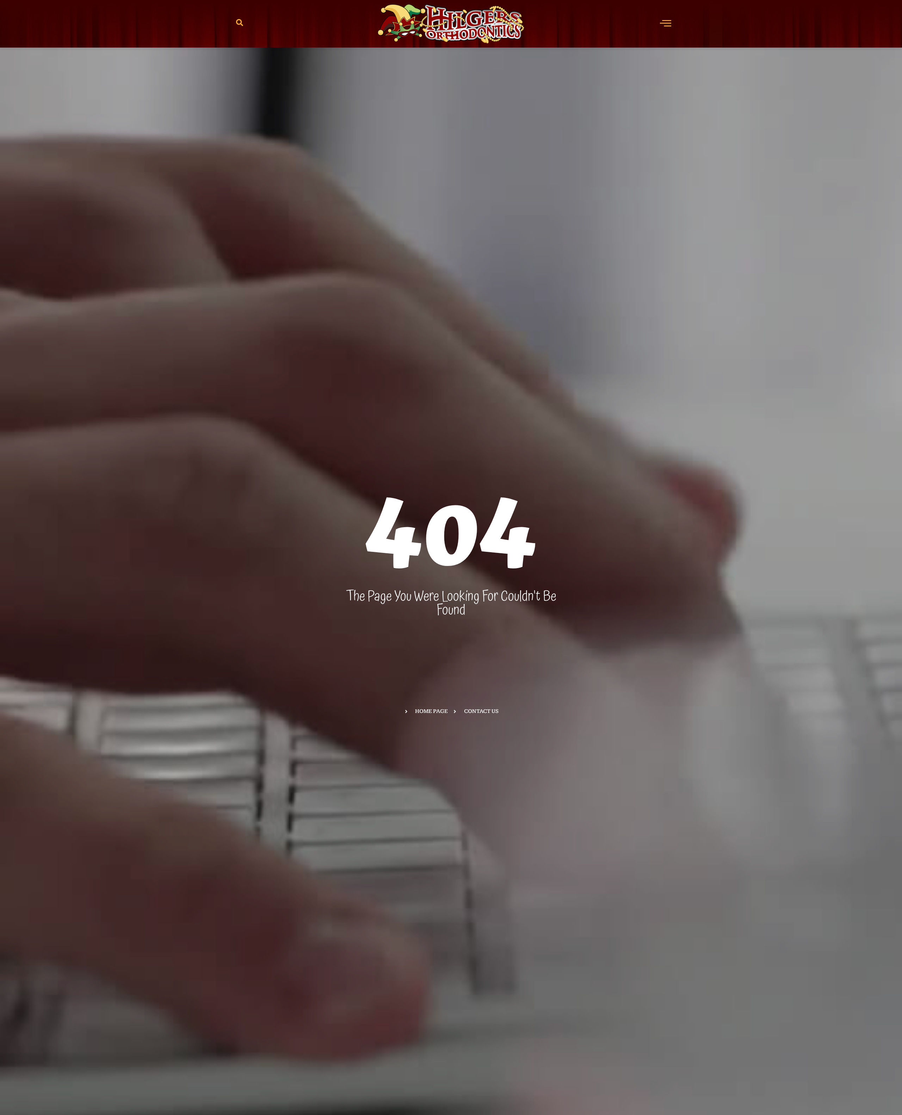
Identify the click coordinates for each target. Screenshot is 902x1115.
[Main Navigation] (665, 23)
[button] (240, 24)
